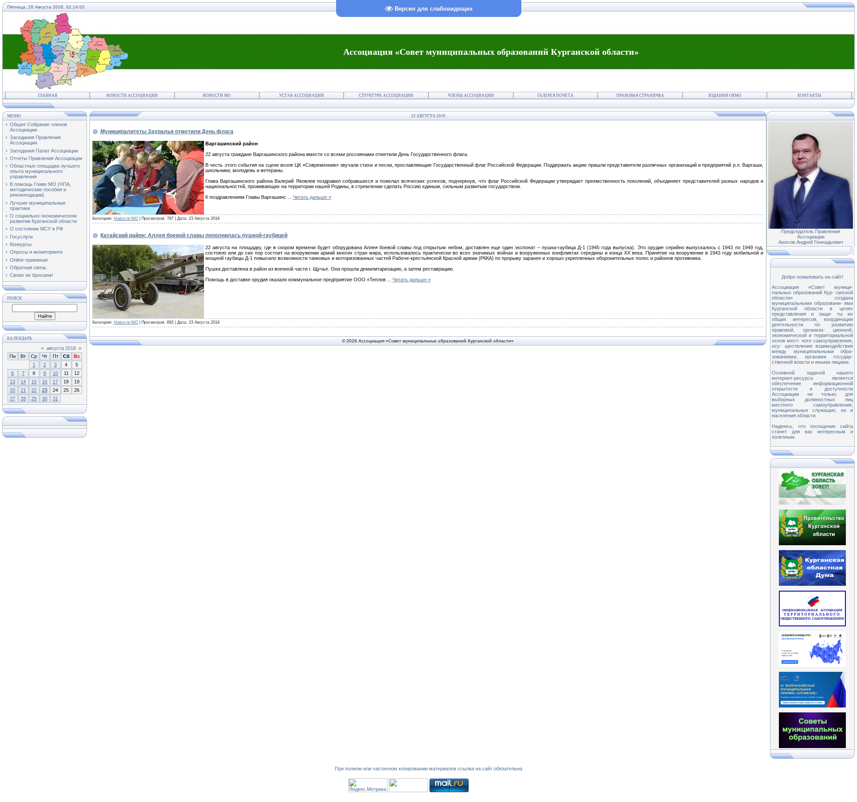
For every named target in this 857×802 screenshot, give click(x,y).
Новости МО (217, 95)
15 (34, 381)
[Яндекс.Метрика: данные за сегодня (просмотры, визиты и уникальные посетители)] (367, 785)
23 (44, 390)
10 (55, 373)
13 (12, 381)
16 (44, 381)
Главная (47, 95)
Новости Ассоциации (132, 95)
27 (12, 398)
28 (23, 398)
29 (34, 398)
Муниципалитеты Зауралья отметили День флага (166, 131)
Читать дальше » (312, 197)
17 (55, 381)
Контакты (809, 95)
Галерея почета (555, 95)
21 (23, 390)
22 (34, 390)
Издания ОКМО (724, 95)
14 (23, 381)
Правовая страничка (640, 95)
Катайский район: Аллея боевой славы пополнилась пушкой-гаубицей (193, 235)
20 (12, 390)
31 (55, 398)
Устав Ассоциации (301, 95)
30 (44, 398)
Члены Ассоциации (471, 95)
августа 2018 (61, 348)
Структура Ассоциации (386, 95)
